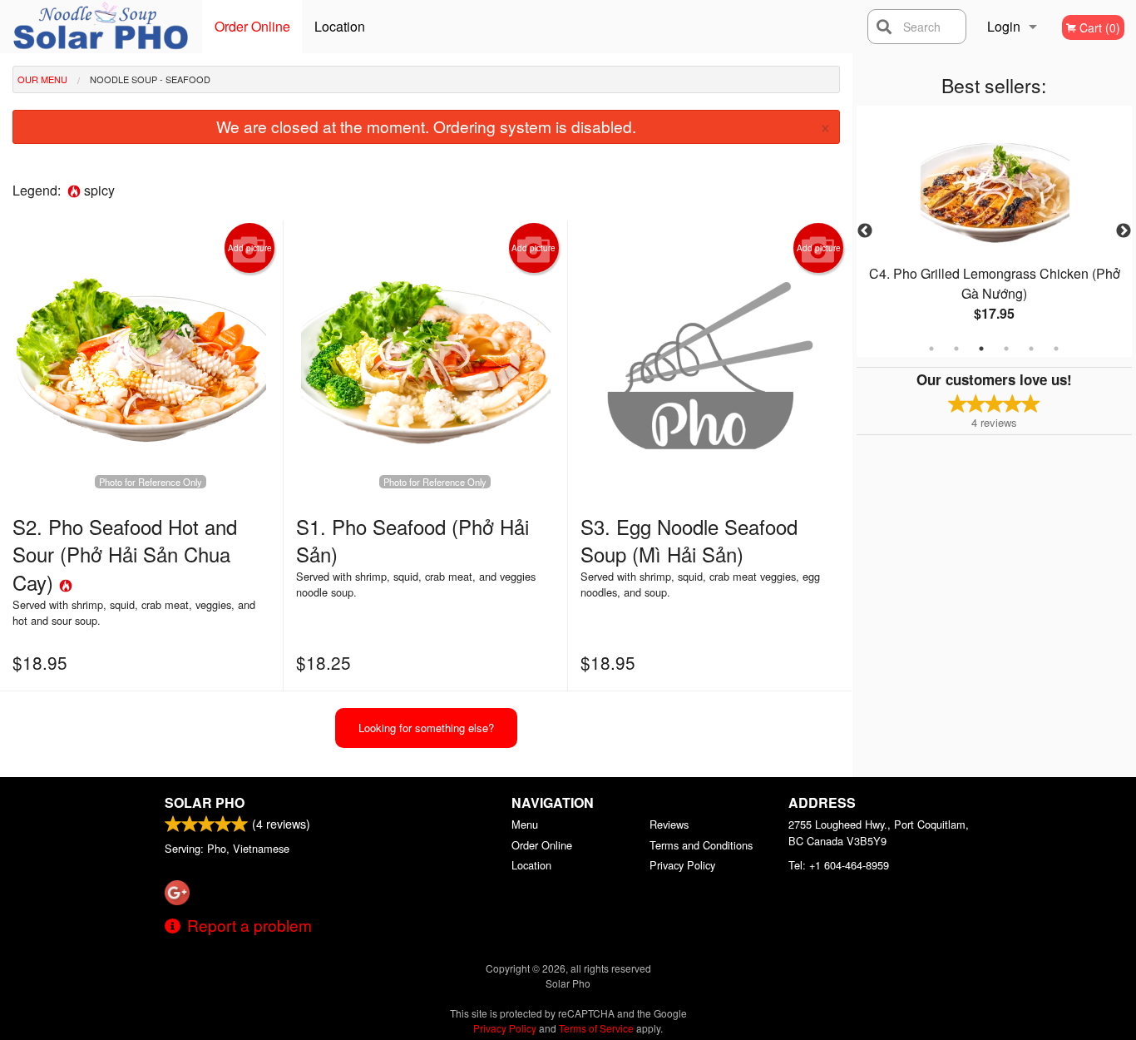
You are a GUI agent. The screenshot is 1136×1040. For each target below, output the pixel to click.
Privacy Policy (682, 865)
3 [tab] (981, 348)
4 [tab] (1006, 348)
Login (1003, 26)
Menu (524, 824)
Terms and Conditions (701, 845)
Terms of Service (596, 1028)
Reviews (669, 824)
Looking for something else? (426, 727)
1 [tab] (931, 348)
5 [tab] (1031, 348)
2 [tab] (956, 348)
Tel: (838, 865)
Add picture (250, 248)
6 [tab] (1056, 348)
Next (1123, 231)
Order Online (252, 26)
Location (339, 26)
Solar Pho (204, 802)
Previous (865, 231)
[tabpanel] (995, 231)
